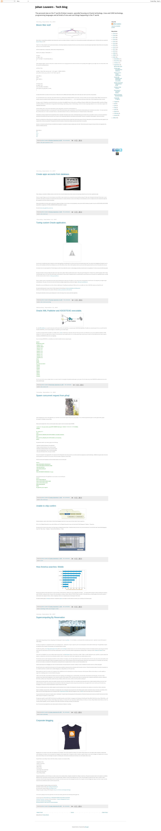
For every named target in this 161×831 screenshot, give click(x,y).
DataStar (96, 650)
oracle (44, 214)
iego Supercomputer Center (52, 648)
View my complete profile (116, 26)
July (115, 103)
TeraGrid (101, 650)
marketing (42, 608)
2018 (114, 35)
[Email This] (75, 140)
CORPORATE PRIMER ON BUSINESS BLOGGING (60, 797)
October (116, 62)
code (41, 142)
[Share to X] (78, 140)
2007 (114, 57)
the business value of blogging (46, 800)
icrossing (47, 598)
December (116, 59)
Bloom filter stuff (43, 25)
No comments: (66, 140)
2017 (114, 37)
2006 (114, 118)
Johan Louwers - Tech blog (51, 7)
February (116, 113)
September (117, 64)
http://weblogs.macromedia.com (52, 786)
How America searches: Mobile (50, 567)
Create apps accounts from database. (53, 174)
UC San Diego (63, 648)
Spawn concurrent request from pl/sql (52, 395)
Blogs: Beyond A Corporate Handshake (51, 802)
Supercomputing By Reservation (50, 617)
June (115, 105)
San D (47, 648)
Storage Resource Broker (64, 691)
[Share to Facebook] (79, 140)
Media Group (47, 797)
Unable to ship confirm (46, 506)
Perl (52, 142)
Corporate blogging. (45, 720)
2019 (114, 33)
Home (72, 812)
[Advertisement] (72, 157)
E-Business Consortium (40, 799)
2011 (114, 49)
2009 (114, 53)
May (115, 107)
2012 (114, 47)
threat (61, 332)
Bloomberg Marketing (40, 802)
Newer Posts (40, 812)
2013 (114, 45)
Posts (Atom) (46, 815)
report (61, 598)
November (117, 60)
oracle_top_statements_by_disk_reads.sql (65, 289)
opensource (47, 142)
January (116, 115)
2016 (114, 39)
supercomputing (44, 714)
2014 (114, 43)
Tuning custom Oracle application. (51, 222)
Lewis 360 (38, 800)
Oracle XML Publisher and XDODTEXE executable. (59, 311)
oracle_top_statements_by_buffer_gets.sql (73, 288)
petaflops (67, 640)
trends (57, 608)
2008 (114, 55)
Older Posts (105, 812)
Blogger (87, 827)
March (115, 111)
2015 (114, 41)
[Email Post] (72, 140)
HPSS (82, 691)
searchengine (52, 608)
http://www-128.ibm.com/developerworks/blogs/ (62, 789)
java (44, 142)
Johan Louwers (117, 24)
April (115, 109)
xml (47, 386)
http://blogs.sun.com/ (53, 788)
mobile (46, 608)
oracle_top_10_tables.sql (54, 275)
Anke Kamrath (67, 654)
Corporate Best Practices (63, 799)
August (116, 101)
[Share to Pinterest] (81, 140)
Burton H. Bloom (39, 41)
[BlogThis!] (76, 140)
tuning (49, 302)
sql (46, 214)
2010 (114, 51)
